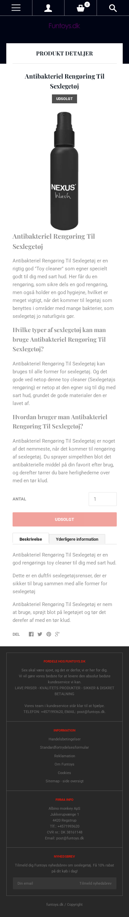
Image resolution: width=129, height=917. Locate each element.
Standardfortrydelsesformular (64, 747)
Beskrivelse (31, 539)
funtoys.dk (55, 904)
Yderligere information (77, 539)
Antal (19, 498)
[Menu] (16, 8)
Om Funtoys (64, 764)
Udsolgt (64, 519)
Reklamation (64, 756)
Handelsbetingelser (65, 739)
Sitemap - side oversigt (65, 781)
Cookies (64, 773)
